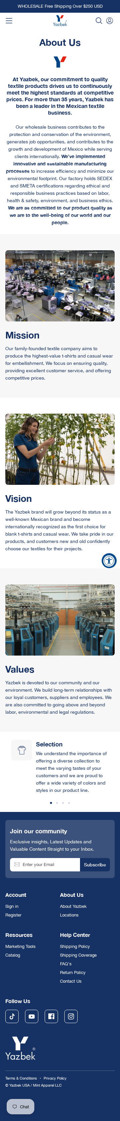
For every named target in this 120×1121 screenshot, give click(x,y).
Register (13, 915)
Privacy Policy (55, 1078)
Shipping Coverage (78, 955)
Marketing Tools (20, 946)
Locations (69, 915)
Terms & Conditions (21, 1078)
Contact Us (71, 981)
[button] (99, 21)
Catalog (12, 955)
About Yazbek (73, 906)
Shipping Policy (75, 946)
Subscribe (95, 864)
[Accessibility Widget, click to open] (109, 560)
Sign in (11, 906)
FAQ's (66, 963)
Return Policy (73, 972)
